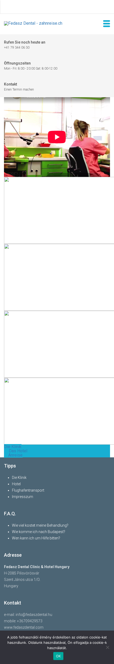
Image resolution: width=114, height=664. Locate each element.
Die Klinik (12, 446)
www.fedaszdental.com (23, 627)
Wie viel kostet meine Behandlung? (40, 525)
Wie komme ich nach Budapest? (38, 532)
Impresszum (22, 497)
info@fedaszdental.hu (34, 614)
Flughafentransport (28, 490)
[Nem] (107, 647)
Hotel (16, 484)
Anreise (15, 455)
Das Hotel (17, 450)
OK (58, 656)
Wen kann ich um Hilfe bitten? (36, 538)
